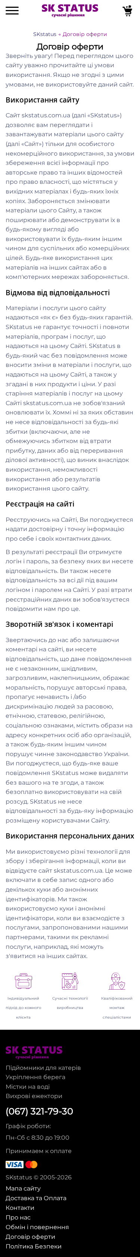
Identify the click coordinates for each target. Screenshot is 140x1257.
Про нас (18, 1217)
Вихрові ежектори (34, 1096)
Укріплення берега (35, 1077)
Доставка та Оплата (36, 1198)
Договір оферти (30, 1236)
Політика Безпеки (34, 1246)
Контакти (20, 1207)
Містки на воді (28, 1086)
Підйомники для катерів (43, 1067)
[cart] (128, 12)
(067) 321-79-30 (39, 1111)
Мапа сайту (23, 1188)
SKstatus (44, 34)
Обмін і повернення (37, 1227)
